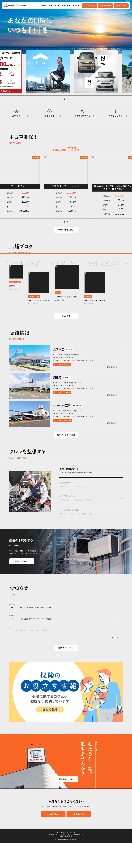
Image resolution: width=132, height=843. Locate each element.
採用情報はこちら (66, 779)
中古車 (57, 5)
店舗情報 (43, 5)
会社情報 (76, 5)
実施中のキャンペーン (66, 648)
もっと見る (66, 316)
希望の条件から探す (66, 230)
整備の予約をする (21, 561)
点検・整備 (66, 5)
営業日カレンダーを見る (66, 435)
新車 (50, 5)
